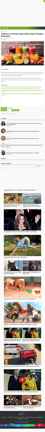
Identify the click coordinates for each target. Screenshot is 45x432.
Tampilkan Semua (15, 110)
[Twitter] (21, 414)
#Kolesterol (8, 113)
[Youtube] (26, 414)
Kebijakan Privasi (39, 417)
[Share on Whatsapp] (29, 425)
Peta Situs (4, 417)
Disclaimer (20, 418)
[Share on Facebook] (6, 425)
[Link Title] (1, 28)
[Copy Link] (39, 425)
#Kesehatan (13, 113)
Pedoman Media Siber (30, 417)
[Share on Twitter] (18, 425)
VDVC (26, 422)
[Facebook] (19, 414)
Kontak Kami (16, 417)
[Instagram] (23, 414)
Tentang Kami (10, 417)
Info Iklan (23, 417)
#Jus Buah (2, 113)
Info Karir (25, 418)
